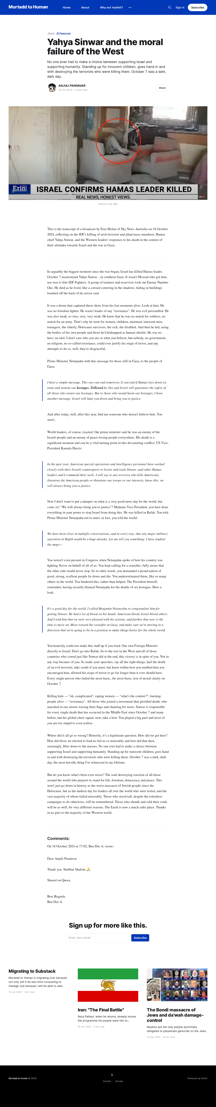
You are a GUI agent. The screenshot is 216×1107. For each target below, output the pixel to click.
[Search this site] (169, 7)
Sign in (180, 7)
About (85, 7)
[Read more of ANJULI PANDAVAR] (52, 88)
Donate (119, 1081)
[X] (112, 1075)
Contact (107, 1081)
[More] (129, 7)
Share (162, 87)
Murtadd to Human (28, 7)
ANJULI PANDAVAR (71, 85)
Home (66, 7)
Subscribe (197, 7)
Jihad (50, 33)
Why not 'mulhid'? (111, 7)
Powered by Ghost (197, 1078)
